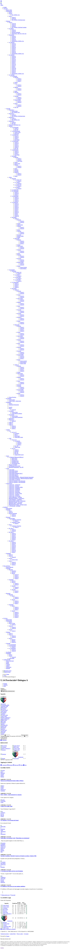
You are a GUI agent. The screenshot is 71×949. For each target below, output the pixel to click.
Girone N (14, 69)
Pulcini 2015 (14, 458)
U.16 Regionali (15, 196)
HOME (5, 7)
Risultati (5, 683)
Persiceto (3, 723)
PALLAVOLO (6, 566)
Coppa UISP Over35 (19, 454)
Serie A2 (11, 512)
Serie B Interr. (12, 518)
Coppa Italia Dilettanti (14, 476)
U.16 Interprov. (15, 202)
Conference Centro (16, 522)
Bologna (16, 77)
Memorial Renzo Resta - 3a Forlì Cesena (18, 504)
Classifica (5, 684)
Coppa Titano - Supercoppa (15, 401)
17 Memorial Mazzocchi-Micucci (16, 457)
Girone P (14, 72)
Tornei (7, 456)
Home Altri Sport (10, 660)
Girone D (14, 24)
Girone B (14, 18)
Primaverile (16, 238)
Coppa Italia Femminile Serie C (16, 473)
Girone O (14, 71)
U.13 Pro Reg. (17, 279)
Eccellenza (11, 28)
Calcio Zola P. (4, 711)
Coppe (7, 468)
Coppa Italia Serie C (13, 472)
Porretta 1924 (3, 726)
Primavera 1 (11, 109)
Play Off (16, 107)
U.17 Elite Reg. (15, 189)
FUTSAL (5, 618)
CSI (10, 431)
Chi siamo (26, 933)
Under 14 (16, 364)
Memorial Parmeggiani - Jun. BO (16, 467)
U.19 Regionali (15, 141)
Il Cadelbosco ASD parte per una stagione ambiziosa (13, 886)
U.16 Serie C (17, 187)
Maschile (11, 569)
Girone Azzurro (23, 267)
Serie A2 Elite (12, 623)
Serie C (10, 16)
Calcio (4, 675)
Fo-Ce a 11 (14, 432)
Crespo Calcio (4, 716)
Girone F (14, 49)
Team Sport (3, 731)
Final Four (16, 133)
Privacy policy (20, 933)
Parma (15, 91)
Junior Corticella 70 (5, 718)
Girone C (14, 38)
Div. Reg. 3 (11, 541)
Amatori (8, 429)
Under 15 (16, 289)
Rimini (15, 103)
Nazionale (14, 271)
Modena (16, 87)
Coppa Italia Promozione (17, 417)
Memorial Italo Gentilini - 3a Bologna (17, 501)
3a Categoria (11, 74)
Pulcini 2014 (14, 459)
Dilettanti (8, 21)
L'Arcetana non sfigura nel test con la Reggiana (12, 871)
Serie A (10, 12)
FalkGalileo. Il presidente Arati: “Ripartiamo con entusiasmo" (15, 838)
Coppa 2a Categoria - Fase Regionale (17, 481)
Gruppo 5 (19, 278)
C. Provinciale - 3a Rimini (14, 506)
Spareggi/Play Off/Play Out (18, 41)
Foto (25, 765)
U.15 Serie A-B (17, 272)
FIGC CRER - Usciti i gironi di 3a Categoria (11, 794)
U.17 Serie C (17, 182)
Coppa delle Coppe (18, 437)
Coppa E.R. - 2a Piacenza (14, 484)
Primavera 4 (11, 121)
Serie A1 (11, 554)
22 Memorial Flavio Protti (14, 466)
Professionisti (9, 11)
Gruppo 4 (19, 281)
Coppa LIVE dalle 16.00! (6, 806)
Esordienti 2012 (15, 462)
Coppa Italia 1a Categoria (14, 479)
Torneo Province (12, 397)
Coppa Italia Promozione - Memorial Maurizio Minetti (21, 478)
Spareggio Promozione (14, 404)
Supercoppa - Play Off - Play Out (19, 33)
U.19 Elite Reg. (15, 134)
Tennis (7, 662)
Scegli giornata (4, 737)
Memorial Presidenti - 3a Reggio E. (16, 498)
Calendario (4, 740)
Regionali (8, 517)
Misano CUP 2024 (13, 464)
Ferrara (16, 82)
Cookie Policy (13, 933)
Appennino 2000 (4, 706)
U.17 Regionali (15, 191)
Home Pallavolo (9, 567)
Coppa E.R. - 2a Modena (14, 488)
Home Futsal (9, 619)
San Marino (8, 398)
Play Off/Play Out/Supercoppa (18, 19)
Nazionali (14, 178)
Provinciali (14, 156)
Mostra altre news (6, 895)
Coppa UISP (17, 447)
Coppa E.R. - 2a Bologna (14, 489)
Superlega (14, 571)
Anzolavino (3, 703)
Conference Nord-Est (16, 519)
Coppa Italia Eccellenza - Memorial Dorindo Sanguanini (21, 477)
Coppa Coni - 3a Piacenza (14, 496)
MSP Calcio (3, 721)
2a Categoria (11, 54)
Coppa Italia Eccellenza (17, 413)
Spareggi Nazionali (16, 32)
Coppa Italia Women (13, 471)
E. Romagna (14, 76)
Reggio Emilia (17, 99)
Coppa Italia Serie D (13, 474)
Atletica (7, 665)
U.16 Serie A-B (17, 184)
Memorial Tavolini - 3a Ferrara (15, 502)
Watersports (8, 667)
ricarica (2, 947)
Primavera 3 (11, 117)
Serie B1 (13, 586)
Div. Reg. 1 (11, 528)
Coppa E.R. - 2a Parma (14, 486)
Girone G (14, 51)
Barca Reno (3, 708)
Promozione (11, 34)
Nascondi (13, 895)
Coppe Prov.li (9, 483)
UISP (10, 438)
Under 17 (16, 218)
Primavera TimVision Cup (14, 124)
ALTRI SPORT (6, 659)
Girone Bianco (23, 268)
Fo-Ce (15, 83)
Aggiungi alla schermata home (8, 691)
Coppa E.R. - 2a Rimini (14, 494)
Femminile (8, 402)
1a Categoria (11, 42)
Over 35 (13, 448)
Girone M (14, 68)
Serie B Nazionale (13, 513)
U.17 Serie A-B (17, 179)
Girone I (13, 66)
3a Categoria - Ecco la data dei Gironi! (10, 820)
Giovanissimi (12, 269)
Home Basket (9, 508)
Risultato (10, 765)
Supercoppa (17, 436)
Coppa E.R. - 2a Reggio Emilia (16, 487)
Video (21, 765)
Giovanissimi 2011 (16, 463)
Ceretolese (3, 713)
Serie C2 (11, 634)
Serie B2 (13, 589)
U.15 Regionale (15, 282)
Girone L (14, 67)
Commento (4, 765)
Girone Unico (15, 111)
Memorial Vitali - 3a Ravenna (15, 503)
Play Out (16, 453)
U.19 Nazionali (15, 127)
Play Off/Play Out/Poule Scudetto (19, 27)
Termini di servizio (5, 933)
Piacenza (16, 92)
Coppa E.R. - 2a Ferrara (14, 491)
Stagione (2, 688)
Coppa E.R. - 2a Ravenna (14, 492)
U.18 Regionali (15, 149)
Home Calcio (9, 9)
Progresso (3, 728)
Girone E (14, 26)
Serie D (10, 22)
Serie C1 (11, 633)
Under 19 (11, 422)
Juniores (10, 126)
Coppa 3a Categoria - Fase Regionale (17, 482)
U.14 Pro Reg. (17, 277)
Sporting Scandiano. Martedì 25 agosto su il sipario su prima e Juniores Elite (18, 855)
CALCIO (5, 8)
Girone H (14, 52)
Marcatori (16, 765)
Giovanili (8, 108)
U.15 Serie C (17, 274)
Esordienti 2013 (15, 461)
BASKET (5, 507)
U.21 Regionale (12, 644)
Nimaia (7, 936)
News (4, 686)
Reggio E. (16, 172)
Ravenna (16, 96)
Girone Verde (23, 363)
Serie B (10, 13)
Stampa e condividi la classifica (9, 929)
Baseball (8, 668)
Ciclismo (8, 664)
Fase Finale (16, 139)
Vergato (2, 733)
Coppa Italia (11, 469)
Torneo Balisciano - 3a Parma (15, 497)
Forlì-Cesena (17, 163)
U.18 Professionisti (16, 131)
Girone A (14, 17)
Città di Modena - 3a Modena (15, 499)
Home (7, 674)
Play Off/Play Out (16, 14)
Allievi (10, 177)
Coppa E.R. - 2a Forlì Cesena (15, 493)
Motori (7, 663)
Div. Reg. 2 (11, 532)
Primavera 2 (11, 113)
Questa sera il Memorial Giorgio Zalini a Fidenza (12, 780)
